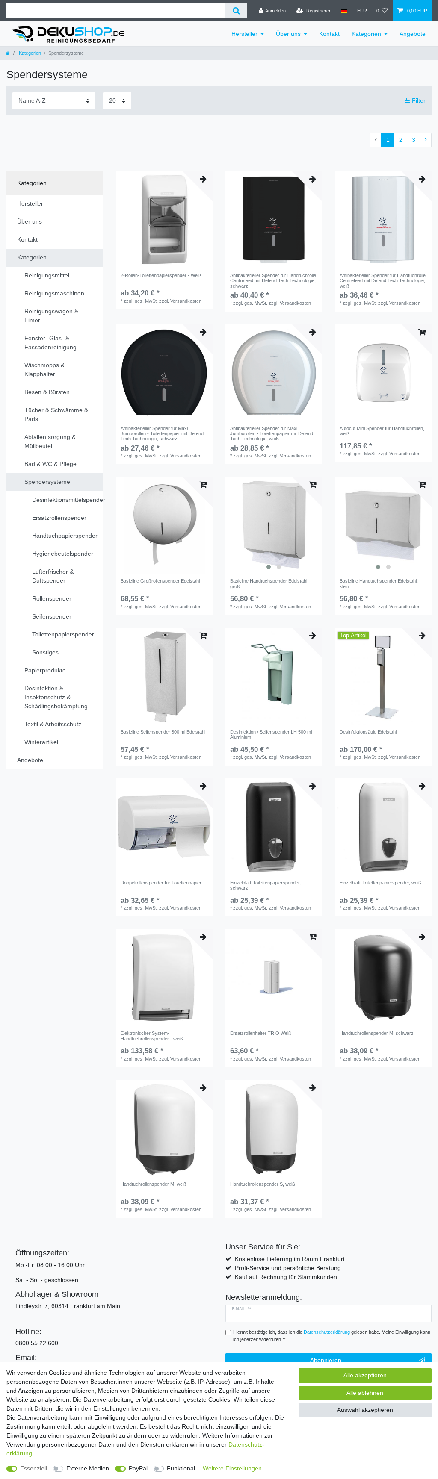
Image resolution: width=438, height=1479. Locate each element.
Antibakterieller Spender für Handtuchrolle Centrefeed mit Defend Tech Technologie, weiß (383, 281)
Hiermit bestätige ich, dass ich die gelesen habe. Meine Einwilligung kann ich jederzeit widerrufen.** (331, 1335)
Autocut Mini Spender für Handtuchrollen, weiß (382, 431)
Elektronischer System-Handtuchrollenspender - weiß (152, 1036)
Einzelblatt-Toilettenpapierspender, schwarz (265, 885)
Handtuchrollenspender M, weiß (153, 1184)
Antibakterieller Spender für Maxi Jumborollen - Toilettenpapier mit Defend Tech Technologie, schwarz (162, 434)
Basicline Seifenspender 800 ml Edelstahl (163, 731)
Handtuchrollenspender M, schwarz (377, 1033)
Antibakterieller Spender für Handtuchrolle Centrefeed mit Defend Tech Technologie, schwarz (273, 281)
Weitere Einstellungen (232, 1468)
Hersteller (244, 33)
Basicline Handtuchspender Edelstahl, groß (269, 583)
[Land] (344, 10)
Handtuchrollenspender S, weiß (262, 1184)
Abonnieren (325, 1360)
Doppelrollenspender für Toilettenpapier (161, 882)
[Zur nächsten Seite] (426, 140)
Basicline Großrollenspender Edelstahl (160, 580)
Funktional (181, 1468)
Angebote (413, 33)
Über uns (288, 33)
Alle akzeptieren (365, 1375)
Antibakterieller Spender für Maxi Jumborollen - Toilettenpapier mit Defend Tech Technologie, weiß (271, 434)
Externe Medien (87, 1468)
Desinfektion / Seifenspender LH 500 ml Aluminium (271, 734)
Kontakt (329, 33)
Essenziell (33, 1468)
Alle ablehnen (364, 1392)
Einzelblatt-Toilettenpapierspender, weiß (380, 882)
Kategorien (366, 33)
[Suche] (236, 10)
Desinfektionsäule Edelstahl (368, 731)
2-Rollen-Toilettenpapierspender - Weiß (161, 275)
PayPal (138, 1468)
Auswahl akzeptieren (365, 1409)
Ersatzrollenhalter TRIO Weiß (260, 1033)
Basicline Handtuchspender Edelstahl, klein (379, 583)
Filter (418, 100)
